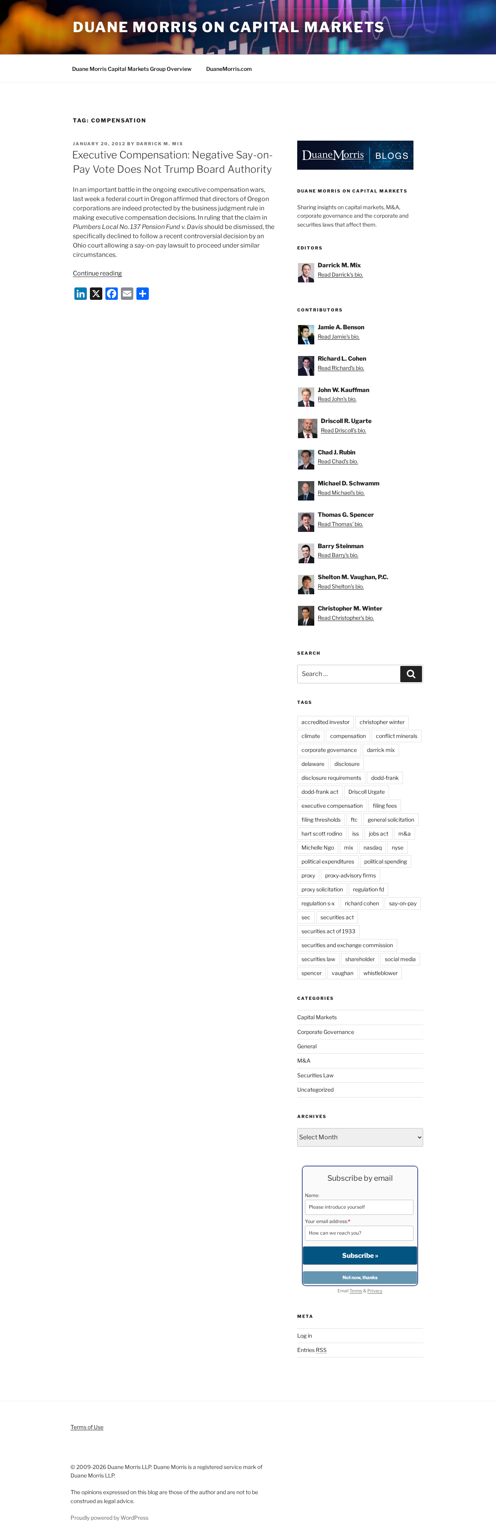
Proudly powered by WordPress (109, 1517)
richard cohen (362, 903)
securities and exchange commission (347, 945)
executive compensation (332, 805)
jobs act (378, 833)
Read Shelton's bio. (341, 586)
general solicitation (391, 819)
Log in (304, 1335)
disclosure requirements (331, 777)
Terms (356, 1290)
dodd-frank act (319, 791)
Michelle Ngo (317, 847)
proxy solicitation (322, 889)
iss (355, 833)
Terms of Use (87, 1427)
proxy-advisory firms (350, 875)
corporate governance (329, 749)
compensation (348, 736)
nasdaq (372, 847)
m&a (404, 833)
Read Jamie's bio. (339, 336)
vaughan (342, 973)
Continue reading (97, 273)
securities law (318, 959)
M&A (303, 1060)
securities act (337, 917)
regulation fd (368, 889)
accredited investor (325, 722)
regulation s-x (318, 903)
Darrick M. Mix (159, 143)
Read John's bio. (337, 399)
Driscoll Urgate (366, 791)
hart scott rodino (321, 833)
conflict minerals (396, 736)
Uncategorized (315, 1089)
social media (400, 959)
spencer (311, 973)
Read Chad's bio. (338, 461)
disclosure (347, 763)
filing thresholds (321, 819)
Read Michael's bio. (341, 492)
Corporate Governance (325, 1032)
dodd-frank (385, 777)
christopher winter (382, 722)
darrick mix (381, 749)
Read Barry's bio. (338, 555)
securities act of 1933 (328, 931)
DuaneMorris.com (229, 68)
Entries (312, 1350)
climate (310, 736)
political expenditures (327, 861)
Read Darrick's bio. (340, 274)
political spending (385, 861)
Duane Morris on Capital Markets (229, 27)
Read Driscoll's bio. (343, 430)
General (307, 1046)
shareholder (360, 959)
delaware (312, 763)
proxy (308, 875)
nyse (397, 847)
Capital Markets (317, 1017)
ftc (354, 819)
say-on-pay (403, 903)
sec (305, 917)
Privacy (374, 1290)
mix (348, 847)
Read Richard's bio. (341, 368)
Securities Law (315, 1075)
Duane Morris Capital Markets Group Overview (131, 68)
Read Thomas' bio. (340, 524)
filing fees (385, 805)
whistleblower (380, 973)
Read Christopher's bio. (346, 617)
